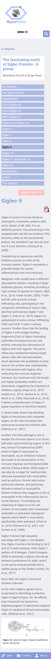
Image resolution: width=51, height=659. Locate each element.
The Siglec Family (12, 92)
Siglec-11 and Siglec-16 (16, 159)
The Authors (9, 183)
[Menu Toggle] (22, 31)
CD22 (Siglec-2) (11, 104)
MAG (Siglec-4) (11, 117)
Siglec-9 (7, 147)
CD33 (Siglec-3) (11, 111)
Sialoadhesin (10, 98)
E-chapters (8, 48)
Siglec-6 (7, 129)
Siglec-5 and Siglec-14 (15, 123)
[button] (46, 33)
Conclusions (9, 171)
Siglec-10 (7, 153)
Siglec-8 (7, 141)
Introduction (9, 86)
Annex (6, 177)
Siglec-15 (7, 165)
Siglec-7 (7, 135)
